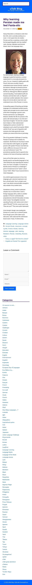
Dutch (4, 345)
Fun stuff (5, 390)
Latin (16, 231)
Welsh (4, 567)
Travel (4, 544)
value (5, 236)
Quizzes (5, 507)
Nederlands (5, 479)
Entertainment (6, 357)
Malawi (4, 462)
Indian (4, 417)
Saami (4, 514)
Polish (4, 494)
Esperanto (5, 362)
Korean (4, 442)
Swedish (5, 532)
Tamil (4, 534)
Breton (4, 315)
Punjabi (4, 504)
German (20, 228)
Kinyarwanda (6, 437)
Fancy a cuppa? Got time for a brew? (16, 239)
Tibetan (4, 539)
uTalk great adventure (9, 562)
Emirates (5, 352)
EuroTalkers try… (7, 370)
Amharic (5, 308)
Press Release (6, 502)
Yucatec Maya (6, 572)
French (10, 228)
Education (5, 350)
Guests (4, 397)
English (4, 355)
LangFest (5, 447)
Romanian (5, 509)
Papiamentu (6, 489)
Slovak (4, 522)
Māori (4, 472)
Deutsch (5, 342)
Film (3, 377)
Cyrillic (5, 228)
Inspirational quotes (8, 422)
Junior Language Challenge (10, 435)
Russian (24, 234)
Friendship (5, 387)
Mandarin (6, 234)
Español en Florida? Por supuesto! (16, 241)
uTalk (4, 559)
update (4, 557)
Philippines (5, 492)
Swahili (4, 529)
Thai (3, 537)
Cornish (4, 330)
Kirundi (4, 440)
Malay (4, 465)
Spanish (4, 524)
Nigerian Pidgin (7, 484)
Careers (4, 322)
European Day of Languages (11, 367)
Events (4, 372)
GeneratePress (24, 582)
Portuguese (5, 499)
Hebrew (4, 405)
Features (5, 375)
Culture (4, 335)
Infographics (6, 420)
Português (5, 497)
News (4, 482)
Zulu (3, 574)
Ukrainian (5, 552)
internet (5, 231)
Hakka (4, 400)
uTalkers (5, 564)
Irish (3, 425)
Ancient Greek (9, 226)
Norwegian (5, 487)
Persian (12, 234)
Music (4, 474)
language (11, 231)
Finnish (4, 380)
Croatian (5, 332)
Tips (3, 542)
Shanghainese (6, 519)
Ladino (4, 445)
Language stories (23, 224)
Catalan (4, 325)
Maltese (4, 467)
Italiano (4, 430)
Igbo (3, 415)
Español (4, 360)
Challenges (5, 327)
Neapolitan (5, 477)
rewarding (18, 234)
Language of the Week (9, 455)
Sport (4, 527)
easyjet (4, 347)
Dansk (4, 340)
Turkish (4, 549)
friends (15, 228)
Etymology (5, 365)
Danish (4, 337)
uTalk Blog (16, 8)
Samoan (4, 517)
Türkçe (4, 547)
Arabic (4, 310)
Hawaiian (5, 402)
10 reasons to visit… (8, 305)
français (4, 382)
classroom (18, 226)
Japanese (5, 432)
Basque (4, 313)
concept (24, 226)
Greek (4, 395)
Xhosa (4, 569)
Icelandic (5, 412)
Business (5, 318)
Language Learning (11, 224)
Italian (4, 427)
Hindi (4, 407)
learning (21, 231)
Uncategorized (6, 554)
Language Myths (7, 452)
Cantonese (5, 320)
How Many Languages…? (10, 410)
